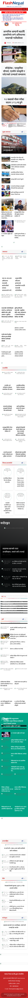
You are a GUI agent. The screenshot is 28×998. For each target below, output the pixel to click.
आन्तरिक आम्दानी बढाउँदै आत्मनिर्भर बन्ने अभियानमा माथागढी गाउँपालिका (14, 34)
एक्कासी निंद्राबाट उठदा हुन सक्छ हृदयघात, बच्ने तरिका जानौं (12, 609)
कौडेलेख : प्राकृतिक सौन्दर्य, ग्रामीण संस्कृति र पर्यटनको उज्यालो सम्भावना (14, 71)
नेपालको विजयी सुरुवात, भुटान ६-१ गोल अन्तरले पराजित (14, 887)
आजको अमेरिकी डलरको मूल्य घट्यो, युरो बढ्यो (18, 629)
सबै (22, 132)
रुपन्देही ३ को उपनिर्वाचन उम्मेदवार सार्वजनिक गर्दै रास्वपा (7, 387)
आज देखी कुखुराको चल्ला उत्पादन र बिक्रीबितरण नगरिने (6, 703)
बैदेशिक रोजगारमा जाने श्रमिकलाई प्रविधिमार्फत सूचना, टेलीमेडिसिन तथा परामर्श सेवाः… (6, 215)
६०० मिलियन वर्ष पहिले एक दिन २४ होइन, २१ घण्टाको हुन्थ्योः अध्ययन (17, 933)
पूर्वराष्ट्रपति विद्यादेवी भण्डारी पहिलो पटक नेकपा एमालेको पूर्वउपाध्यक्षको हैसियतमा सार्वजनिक (20, 431)
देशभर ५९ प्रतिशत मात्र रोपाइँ (16, 649)
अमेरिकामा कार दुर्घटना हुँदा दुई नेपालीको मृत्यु (16, 862)
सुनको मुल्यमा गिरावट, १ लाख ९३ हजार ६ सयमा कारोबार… (20, 236)
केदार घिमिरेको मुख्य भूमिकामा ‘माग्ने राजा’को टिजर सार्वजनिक (19, 586)
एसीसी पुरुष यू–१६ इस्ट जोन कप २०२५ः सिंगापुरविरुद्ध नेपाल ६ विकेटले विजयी (16, 908)
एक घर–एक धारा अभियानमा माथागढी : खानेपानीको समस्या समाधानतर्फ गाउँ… (7, 284)
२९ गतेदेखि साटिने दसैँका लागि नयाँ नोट (14, 619)
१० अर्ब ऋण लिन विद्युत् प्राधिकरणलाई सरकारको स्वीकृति (20, 703)
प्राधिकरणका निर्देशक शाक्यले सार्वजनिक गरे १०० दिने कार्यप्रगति (17, 663)
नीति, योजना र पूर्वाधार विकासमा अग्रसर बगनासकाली (11, 147)
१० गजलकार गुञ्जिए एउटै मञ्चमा (6, 235)
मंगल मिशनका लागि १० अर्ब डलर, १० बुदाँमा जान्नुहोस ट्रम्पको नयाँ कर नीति (17, 869)
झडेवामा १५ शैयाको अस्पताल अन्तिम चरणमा (20, 329)
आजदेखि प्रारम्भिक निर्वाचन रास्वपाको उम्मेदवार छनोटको (17, 173)
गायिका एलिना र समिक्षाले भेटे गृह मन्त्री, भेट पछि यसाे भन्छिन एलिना (17, 946)
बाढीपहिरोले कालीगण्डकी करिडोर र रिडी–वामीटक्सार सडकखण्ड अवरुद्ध (18, 167)
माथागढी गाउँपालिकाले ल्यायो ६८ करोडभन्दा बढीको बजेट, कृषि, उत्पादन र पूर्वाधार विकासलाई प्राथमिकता (7, 312)
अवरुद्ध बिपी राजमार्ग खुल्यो (17, 179)
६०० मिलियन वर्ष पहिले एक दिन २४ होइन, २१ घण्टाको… (19, 563)
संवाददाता (9, 43)
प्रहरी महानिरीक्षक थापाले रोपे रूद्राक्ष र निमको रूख (17, 193)
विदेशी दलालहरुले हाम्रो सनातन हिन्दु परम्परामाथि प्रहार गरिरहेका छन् (20, 506)
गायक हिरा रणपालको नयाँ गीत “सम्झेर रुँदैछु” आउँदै (19, 570)
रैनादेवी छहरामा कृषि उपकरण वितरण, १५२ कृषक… (6, 354)
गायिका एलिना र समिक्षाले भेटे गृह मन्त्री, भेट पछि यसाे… (19, 578)
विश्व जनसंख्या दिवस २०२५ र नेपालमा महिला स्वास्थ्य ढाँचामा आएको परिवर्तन (20, 482)
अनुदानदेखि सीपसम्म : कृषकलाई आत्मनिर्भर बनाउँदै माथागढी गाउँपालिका (20, 284)
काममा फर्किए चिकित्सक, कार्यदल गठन (18, 755)
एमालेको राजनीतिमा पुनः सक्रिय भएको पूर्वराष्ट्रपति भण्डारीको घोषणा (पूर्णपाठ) (7, 508)
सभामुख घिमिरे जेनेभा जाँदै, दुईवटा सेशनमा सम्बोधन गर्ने (19, 214)
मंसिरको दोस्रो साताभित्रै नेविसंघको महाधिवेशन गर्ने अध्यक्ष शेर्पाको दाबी (20, 454)
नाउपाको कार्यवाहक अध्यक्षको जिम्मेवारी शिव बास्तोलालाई (17, 187)
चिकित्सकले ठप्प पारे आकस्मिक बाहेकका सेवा (18, 762)
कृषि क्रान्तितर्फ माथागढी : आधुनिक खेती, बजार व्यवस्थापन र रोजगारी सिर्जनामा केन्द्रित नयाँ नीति (20, 312)
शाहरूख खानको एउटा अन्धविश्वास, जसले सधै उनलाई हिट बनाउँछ (13, 552)
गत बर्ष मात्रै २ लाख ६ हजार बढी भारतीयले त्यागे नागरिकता (14, 849)
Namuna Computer (17, 996)
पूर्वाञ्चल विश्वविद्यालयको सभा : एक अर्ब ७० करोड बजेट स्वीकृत (18, 741)
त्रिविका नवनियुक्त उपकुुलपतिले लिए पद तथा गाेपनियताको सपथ (18, 748)
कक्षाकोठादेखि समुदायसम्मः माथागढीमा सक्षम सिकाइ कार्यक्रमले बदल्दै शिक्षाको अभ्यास (13, 721)
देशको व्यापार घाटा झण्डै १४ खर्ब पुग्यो (21, 683)
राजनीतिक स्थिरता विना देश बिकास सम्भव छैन (7, 480)
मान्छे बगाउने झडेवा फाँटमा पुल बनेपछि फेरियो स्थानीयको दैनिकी (6, 337)
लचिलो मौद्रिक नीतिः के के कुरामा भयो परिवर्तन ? (18, 657)
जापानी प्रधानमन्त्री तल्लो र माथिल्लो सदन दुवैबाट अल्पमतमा (7, 454)
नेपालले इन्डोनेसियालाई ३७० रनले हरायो (17, 901)
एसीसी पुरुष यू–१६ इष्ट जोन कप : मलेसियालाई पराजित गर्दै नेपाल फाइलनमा (16, 894)
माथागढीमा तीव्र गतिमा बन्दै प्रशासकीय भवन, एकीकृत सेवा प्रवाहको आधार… (18, 160)
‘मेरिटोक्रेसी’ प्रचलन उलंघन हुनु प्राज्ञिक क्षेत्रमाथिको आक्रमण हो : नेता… (18, 769)
